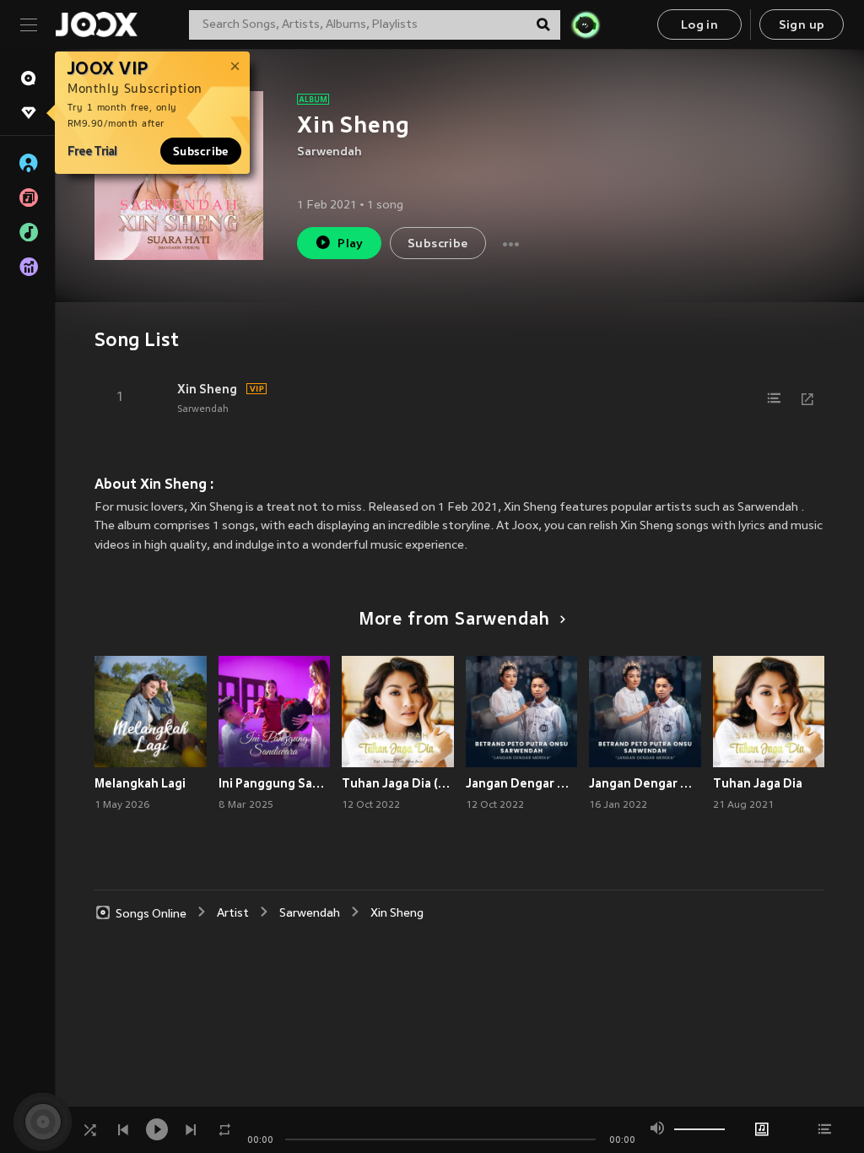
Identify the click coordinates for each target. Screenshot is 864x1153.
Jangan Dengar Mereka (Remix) (522, 783)
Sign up (802, 25)
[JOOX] (96, 24)
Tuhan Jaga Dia (757, 783)
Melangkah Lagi (140, 783)
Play (351, 244)
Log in (699, 25)
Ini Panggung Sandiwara (275, 783)
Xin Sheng (207, 389)
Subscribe (201, 151)
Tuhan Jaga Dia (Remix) (398, 783)
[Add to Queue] (774, 398)
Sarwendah (329, 152)
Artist (233, 913)
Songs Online (151, 913)
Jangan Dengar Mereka (645, 783)
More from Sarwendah (454, 620)
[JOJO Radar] (585, 24)
